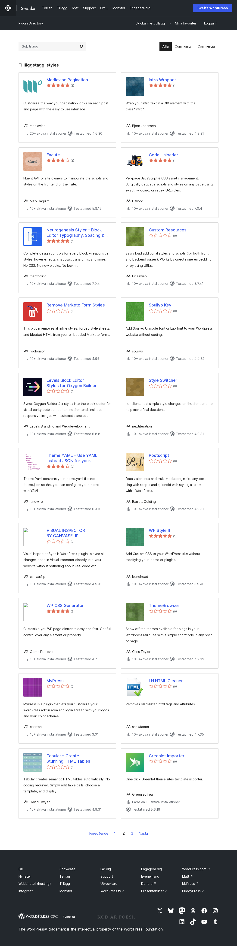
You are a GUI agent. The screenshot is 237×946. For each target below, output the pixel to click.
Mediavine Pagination (67, 79)
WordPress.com (196, 869)
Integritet (26, 891)
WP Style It (159, 530)
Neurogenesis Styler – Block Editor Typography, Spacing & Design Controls (75, 232)
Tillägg (64, 883)
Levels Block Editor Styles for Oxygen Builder (72, 383)
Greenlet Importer (166, 755)
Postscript (159, 455)
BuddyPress (193, 891)
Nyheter (25, 876)
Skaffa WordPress (212, 8)
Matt (187, 876)
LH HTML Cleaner (166, 680)
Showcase (67, 869)
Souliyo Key (160, 305)
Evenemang (150, 876)
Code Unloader (163, 154)
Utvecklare (108, 883)
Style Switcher (163, 380)
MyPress (55, 680)
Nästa (143, 833)
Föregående (98, 833)
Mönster (65, 891)
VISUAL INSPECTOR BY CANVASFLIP (66, 533)
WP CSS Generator (65, 605)
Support (106, 876)
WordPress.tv (112, 891)
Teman (64, 876)
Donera (148, 883)
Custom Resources (168, 229)
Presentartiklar (154, 891)
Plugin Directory (31, 23)
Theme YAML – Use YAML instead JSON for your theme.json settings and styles (77, 458)
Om (21, 869)
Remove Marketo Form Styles (76, 305)
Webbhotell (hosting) (35, 883)
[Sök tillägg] (81, 46)
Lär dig (105, 869)
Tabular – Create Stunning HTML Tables (68, 758)
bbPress (190, 883)
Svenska (69, 917)
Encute (53, 154)
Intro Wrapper (162, 79)
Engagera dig (151, 869)
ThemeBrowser (164, 605)
